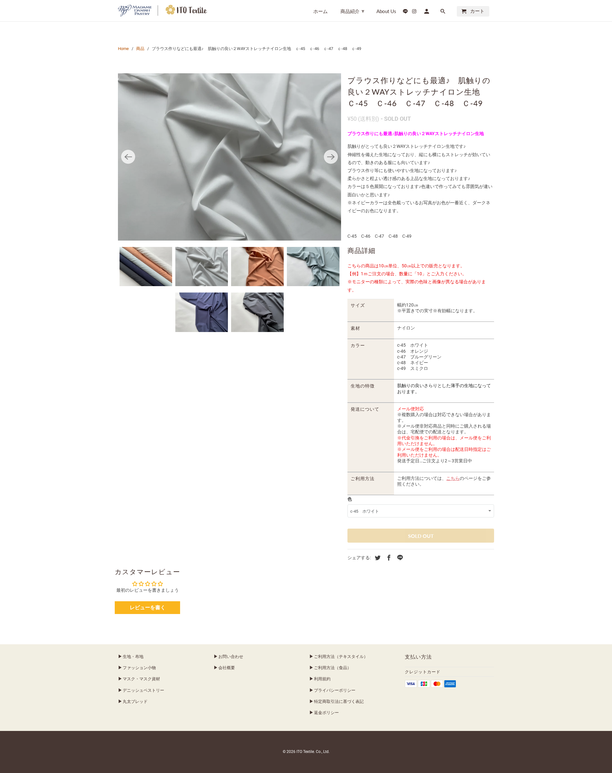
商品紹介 (352, 10)
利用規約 (322, 678)
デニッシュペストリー (143, 690)
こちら (453, 478)
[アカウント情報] (427, 13)
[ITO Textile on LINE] (406, 13)
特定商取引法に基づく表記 (339, 701)
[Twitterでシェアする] (377, 557)
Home (123, 48)
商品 (140, 48)
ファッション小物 (139, 667)
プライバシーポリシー (334, 690)
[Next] (331, 157)
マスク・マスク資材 (141, 678)
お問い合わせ (230, 656)
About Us (386, 11)
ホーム (320, 11)
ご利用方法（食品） (332, 667)
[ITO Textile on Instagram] (414, 13)
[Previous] (128, 157)
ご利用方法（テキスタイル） (341, 656)
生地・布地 (133, 656)
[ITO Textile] (162, 11)
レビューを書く (147, 607)
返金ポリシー (326, 712)
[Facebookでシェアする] (388, 557)
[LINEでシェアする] (399, 557)
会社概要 (226, 667)
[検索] (443, 13)
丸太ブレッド (135, 701)
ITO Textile (305, 751)
